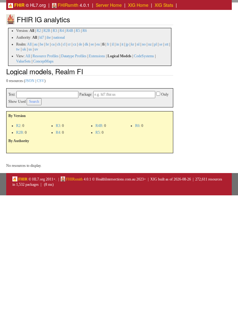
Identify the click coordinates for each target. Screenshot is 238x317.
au (35, 44)
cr (69, 44)
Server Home (109, 5)
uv (36, 49)
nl (138, 44)
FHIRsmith (67, 5)
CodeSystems (144, 56)
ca (53, 44)
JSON (29, 81)
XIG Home (138, 5)
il (113, 44)
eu (98, 44)
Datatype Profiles (73, 56)
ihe (48, 37)
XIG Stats (164, 5)
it (122, 44)
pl (155, 44)
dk (86, 44)
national (59, 37)
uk (24, 49)
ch (58, 44)
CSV (40, 81)
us (30, 49)
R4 (62, 30)
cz (74, 44)
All (29, 44)
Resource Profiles (46, 56)
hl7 (41, 37)
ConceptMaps (43, 61)
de (80, 44)
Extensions (97, 56)
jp (127, 44)
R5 (78, 30)
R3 (55, 30)
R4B (69, 30)
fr (108, 44)
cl (64, 44)
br (47, 44)
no (144, 44)
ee (92, 44)
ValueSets (23, 61)
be (41, 44)
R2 (39, 30)
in (117, 44)
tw (18, 49)
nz (150, 44)
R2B (46, 30)
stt (166, 44)
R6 (84, 30)
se (160, 44)
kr (132, 44)
